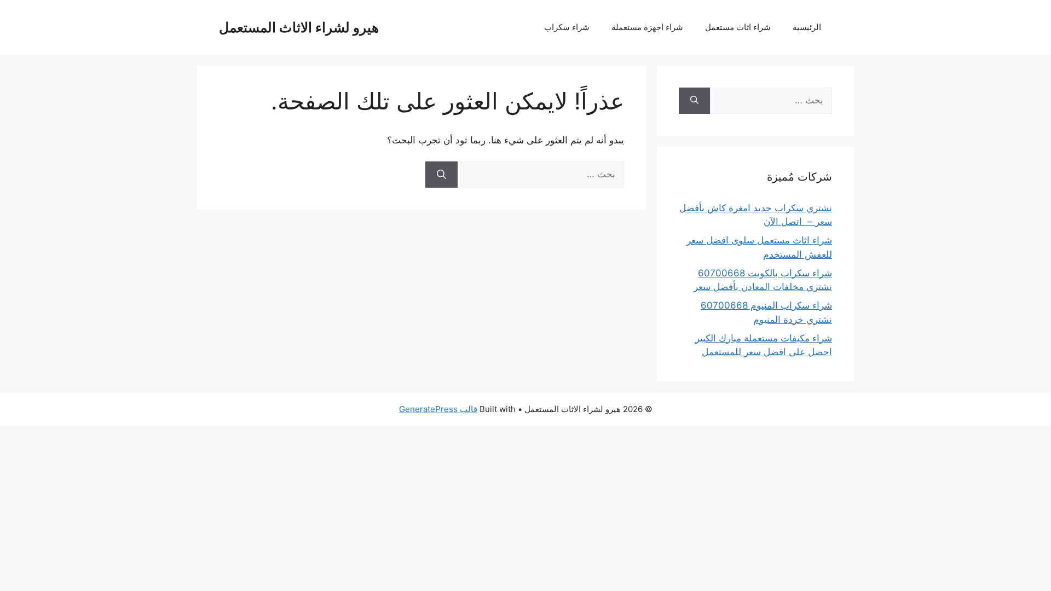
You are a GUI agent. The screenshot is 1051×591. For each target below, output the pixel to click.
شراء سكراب (567, 27)
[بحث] (441, 174)
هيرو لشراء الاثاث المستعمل (299, 27)
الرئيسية (807, 27)
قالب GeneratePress (438, 409)
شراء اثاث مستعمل (738, 27)
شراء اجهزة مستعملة (647, 27)
